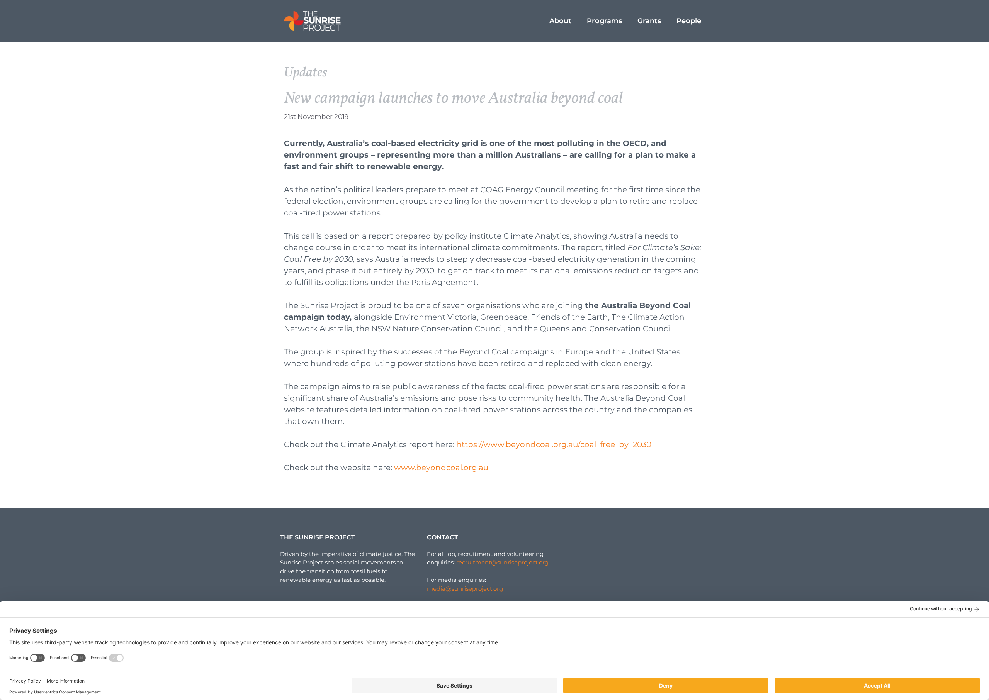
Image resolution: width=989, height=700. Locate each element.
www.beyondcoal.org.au (441, 467)
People (688, 21)
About (560, 21)
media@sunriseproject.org (465, 588)
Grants (649, 21)
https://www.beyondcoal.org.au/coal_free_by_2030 (553, 444)
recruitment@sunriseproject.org (502, 562)
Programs (604, 21)
